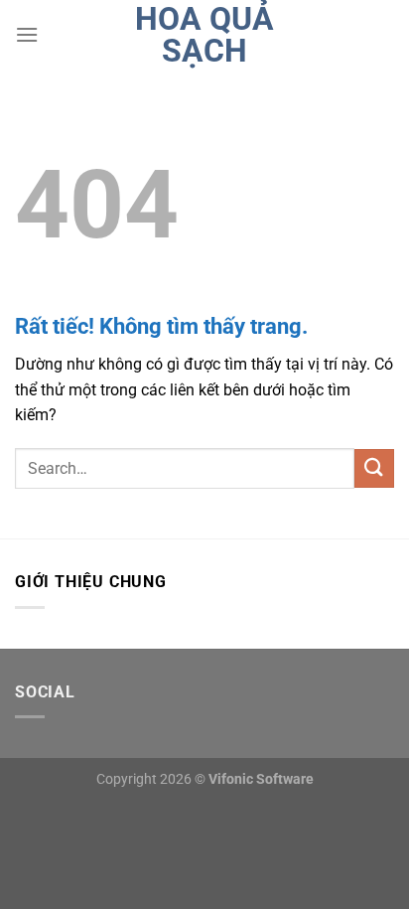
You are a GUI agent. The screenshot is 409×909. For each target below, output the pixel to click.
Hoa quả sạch (204, 35)
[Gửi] (374, 468)
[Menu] (27, 34)
